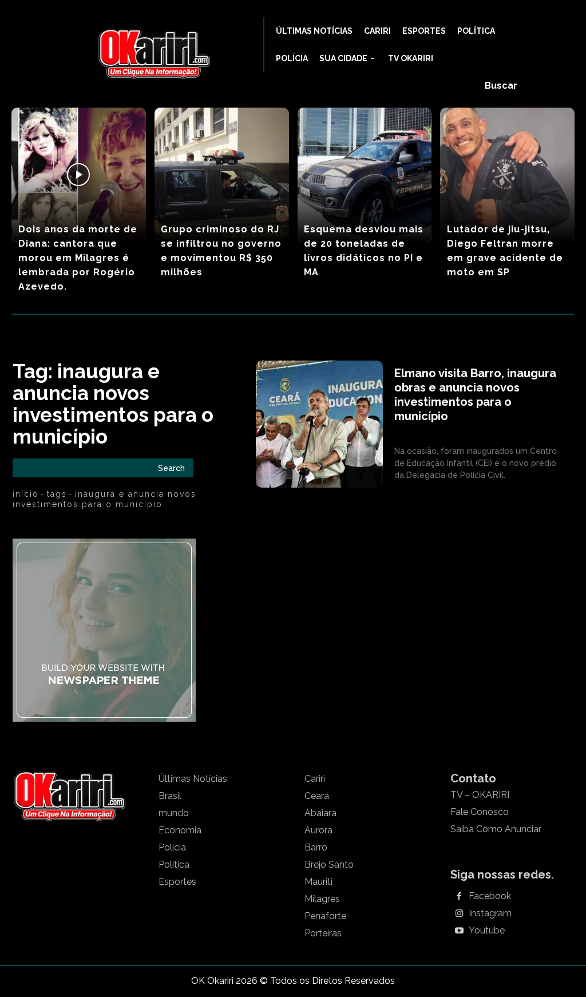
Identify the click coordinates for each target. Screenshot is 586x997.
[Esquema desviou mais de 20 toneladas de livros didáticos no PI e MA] (365, 175)
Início (26, 494)
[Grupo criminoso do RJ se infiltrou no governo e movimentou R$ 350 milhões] (222, 175)
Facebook (490, 896)
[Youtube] (459, 931)
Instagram (490, 913)
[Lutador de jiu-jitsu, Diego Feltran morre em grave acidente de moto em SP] (507, 175)
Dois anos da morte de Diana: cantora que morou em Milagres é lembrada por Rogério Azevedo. (77, 258)
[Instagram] (459, 914)
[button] (501, 85)
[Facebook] (459, 896)
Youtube (487, 930)
